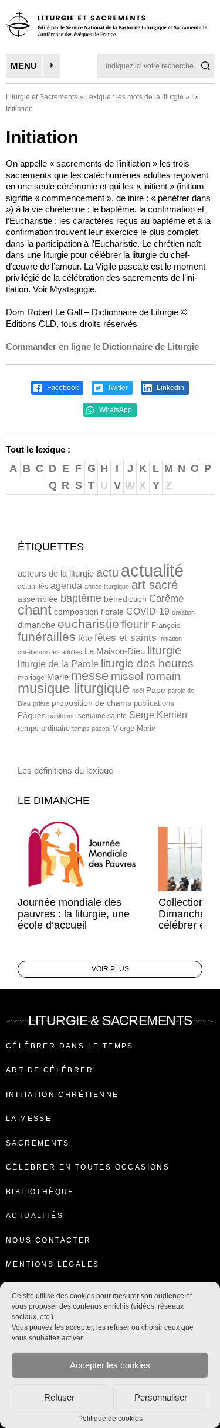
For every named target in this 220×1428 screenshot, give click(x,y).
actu (107, 572)
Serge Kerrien (158, 715)
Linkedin (169, 388)
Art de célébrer (49, 1070)
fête (85, 638)
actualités (33, 586)
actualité (152, 570)
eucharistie (88, 624)
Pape (155, 690)
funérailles (47, 636)
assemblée (38, 598)
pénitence (62, 715)
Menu (24, 66)
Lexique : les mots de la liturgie (134, 97)
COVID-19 (148, 611)
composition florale (89, 612)
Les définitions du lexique (65, 770)
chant (35, 610)
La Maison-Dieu (114, 651)
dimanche (36, 625)
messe (90, 675)
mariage (31, 677)
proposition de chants (91, 703)
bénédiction (125, 599)
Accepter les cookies (110, 1365)
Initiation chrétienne (62, 1095)
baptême (80, 598)
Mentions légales (52, 1264)
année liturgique (106, 586)
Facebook (62, 388)
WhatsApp (114, 410)
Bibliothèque (40, 1192)
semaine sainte (102, 716)
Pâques (32, 715)
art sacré (154, 584)
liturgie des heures (147, 663)
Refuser (59, 1397)
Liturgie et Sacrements (41, 97)
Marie (58, 677)
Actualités (34, 1216)
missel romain (146, 676)
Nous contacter (49, 1240)
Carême (166, 598)
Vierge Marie (134, 728)
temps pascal (91, 728)
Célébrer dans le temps (70, 1046)
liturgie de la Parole (58, 663)
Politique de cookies (110, 1419)
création (183, 612)
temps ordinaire (44, 728)
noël (138, 690)
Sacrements (37, 1143)
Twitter (117, 388)
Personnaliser (160, 1397)
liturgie (164, 650)
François (166, 625)
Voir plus (110, 969)
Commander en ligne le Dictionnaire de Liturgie (102, 346)
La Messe (29, 1119)
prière (41, 703)
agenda (66, 586)
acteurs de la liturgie (56, 573)
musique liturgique (74, 688)
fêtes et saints (125, 637)
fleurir (135, 624)
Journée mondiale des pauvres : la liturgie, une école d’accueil (74, 914)
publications (154, 703)
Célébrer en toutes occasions (88, 1167)
